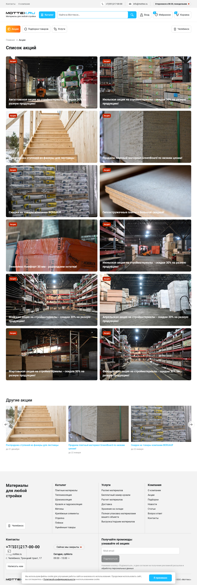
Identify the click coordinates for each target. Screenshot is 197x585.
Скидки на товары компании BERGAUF (152, 445)
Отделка (59, 518)
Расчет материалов (112, 499)
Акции (15, 29)
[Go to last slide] (5, 424)
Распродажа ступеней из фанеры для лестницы (32, 445)
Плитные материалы (66, 490)
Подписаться (110, 558)
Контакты (10, 4)
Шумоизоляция (63, 499)
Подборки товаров (38, 29)
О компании (24, 4)
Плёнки (59, 522)
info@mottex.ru (140, 4)
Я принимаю (160, 577)
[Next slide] (191, 424)
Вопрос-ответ (155, 513)
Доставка (106, 504)
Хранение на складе (112, 509)
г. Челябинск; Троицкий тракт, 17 (24, 558)
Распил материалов (112, 490)
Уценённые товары (65, 527)
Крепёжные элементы (67, 513)
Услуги (61, 29)
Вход (146, 14)
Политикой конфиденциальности (59, 579)
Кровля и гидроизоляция (68, 504)
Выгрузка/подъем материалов (118, 521)
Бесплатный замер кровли (115, 495)
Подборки (153, 499)
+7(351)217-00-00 (114, 4)
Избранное (162, 14)
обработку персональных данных (117, 568)
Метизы (59, 509)
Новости (152, 504)
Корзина (182, 14)
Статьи (151, 509)
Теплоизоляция (63, 495)
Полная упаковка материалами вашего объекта (118, 515)
